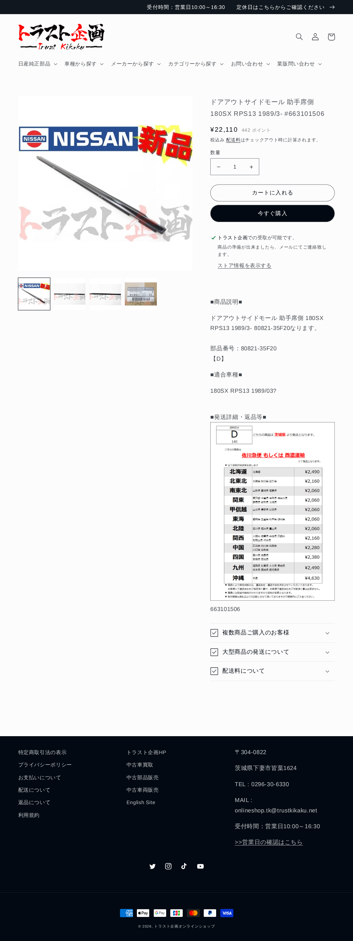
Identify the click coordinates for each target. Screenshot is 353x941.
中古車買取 (140, 765)
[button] (37, 63)
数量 (215, 152)
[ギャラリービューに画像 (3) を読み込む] (105, 294)
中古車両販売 (143, 790)
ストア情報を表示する (244, 265)
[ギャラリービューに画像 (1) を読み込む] (34, 294)
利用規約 (29, 815)
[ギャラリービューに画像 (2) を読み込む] (70, 294)
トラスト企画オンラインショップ (184, 926)
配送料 (233, 140)
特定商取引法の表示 (42, 752)
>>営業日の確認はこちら (269, 842)
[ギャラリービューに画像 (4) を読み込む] (141, 294)
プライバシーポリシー (45, 765)
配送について (34, 790)
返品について (34, 802)
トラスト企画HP (147, 752)
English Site (141, 802)
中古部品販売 (143, 777)
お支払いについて (39, 777)
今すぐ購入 (272, 213)
